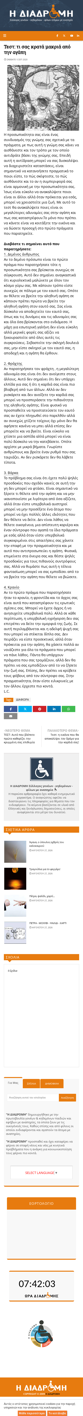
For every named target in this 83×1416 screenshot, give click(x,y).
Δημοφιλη (52, 1083)
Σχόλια (31, 1083)
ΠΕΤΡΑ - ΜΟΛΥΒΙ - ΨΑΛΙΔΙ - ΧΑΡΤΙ (48, 923)
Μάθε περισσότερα (32, 1413)
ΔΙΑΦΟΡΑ (22, 699)
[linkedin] (78, 35)
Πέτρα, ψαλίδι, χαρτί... (42, 896)
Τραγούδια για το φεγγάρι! (44, 869)
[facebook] (57, 35)
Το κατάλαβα (57, 1413)
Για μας (13, 1083)
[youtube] (71, 35)
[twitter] (64, 35)
